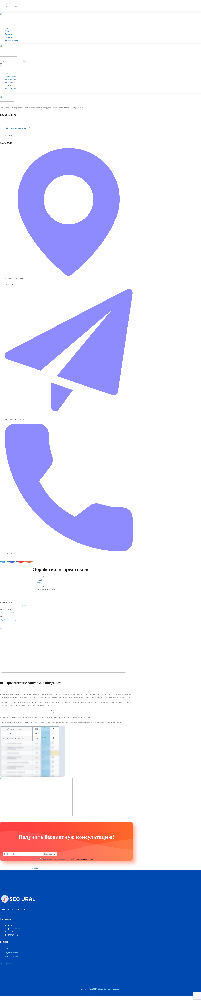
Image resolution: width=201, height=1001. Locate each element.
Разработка (41, 586)
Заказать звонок (49, 854)
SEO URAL (41, 577)
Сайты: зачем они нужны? (17, 128)
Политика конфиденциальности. (100, 994)
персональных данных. (85, 859)
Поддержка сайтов (12, 31)
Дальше (35, 868)
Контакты (8, 37)
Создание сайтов (11, 28)
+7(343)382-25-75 (18, 929)
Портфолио (9, 34)
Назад (36, 865)
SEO (6, 25)
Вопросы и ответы (11, 40)
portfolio (40, 580)
